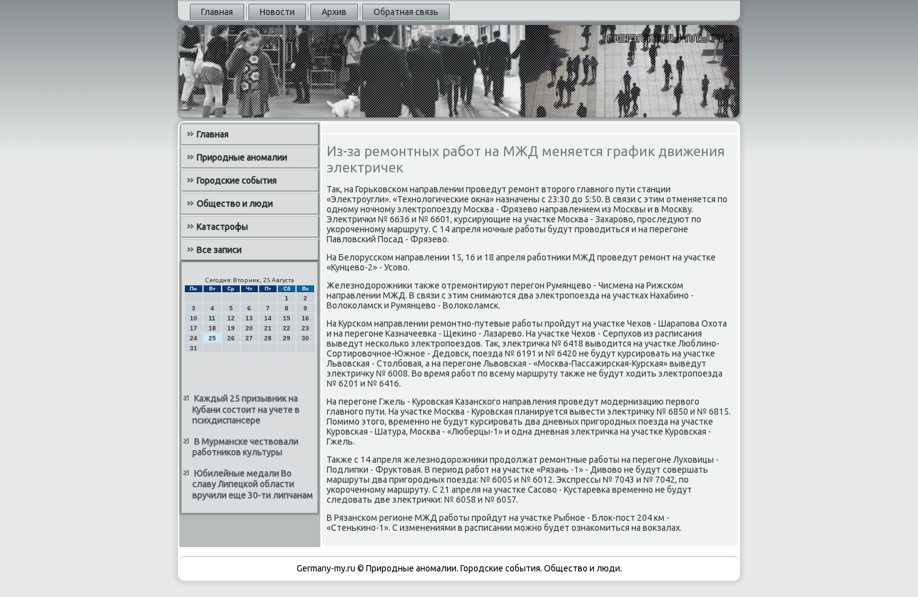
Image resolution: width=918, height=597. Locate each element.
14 (268, 318)
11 (212, 318)
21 (268, 328)
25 (212, 338)
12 (231, 318)
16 (305, 318)
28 (268, 338)
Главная (217, 12)
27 (249, 338)
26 (231, 338)
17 (193, 328)
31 (193, 348)
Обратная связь (405, 12)
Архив (334, 12)
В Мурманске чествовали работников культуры (245, 447)
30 (305, 338)
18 (212, 328)
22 (286, 328)
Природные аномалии (242, 157)
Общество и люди (235, 204)
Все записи (219, 250)
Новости (277, 12)
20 (249, 328)
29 (286, 338)
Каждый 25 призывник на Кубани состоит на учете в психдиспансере (246, 409)
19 (231, 328)
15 (286, 318)
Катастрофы (222, 227)
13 (249, 318)
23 (305, 328)
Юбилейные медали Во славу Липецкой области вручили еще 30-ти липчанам (252, 484)
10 (193, 318)
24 (193, 338)
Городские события (237, 180)
